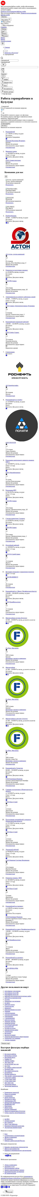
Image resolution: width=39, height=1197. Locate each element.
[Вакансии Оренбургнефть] (21, 370)
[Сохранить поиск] (3, 69)
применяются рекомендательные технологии (16, 1177)
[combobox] (9, 60)
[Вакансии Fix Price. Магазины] (21, 635)
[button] (3, 38)
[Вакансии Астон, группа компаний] (21, 238)
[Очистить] (3, 64)
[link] (4, 33)
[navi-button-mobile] (3, 43)
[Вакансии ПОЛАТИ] (21, 426)
